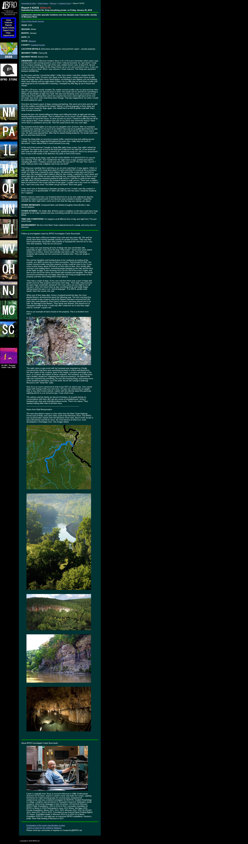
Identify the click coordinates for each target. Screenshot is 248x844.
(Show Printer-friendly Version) (32, 21)
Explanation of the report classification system (45, 825)
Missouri (53, 3)
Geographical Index (28, 3)
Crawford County (65, 3)
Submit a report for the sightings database (43, 828)
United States (43, 3)
